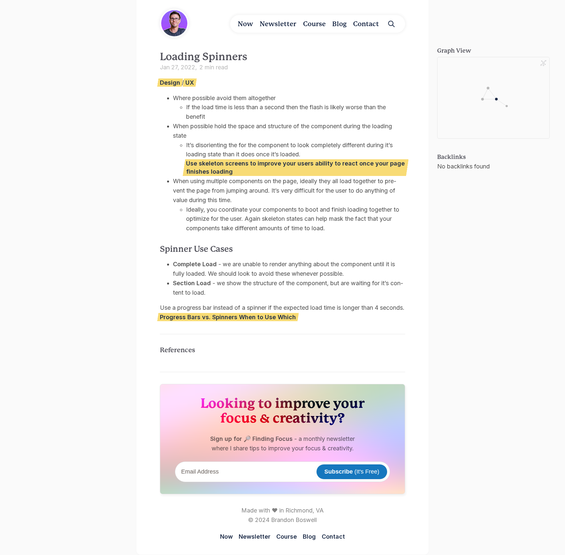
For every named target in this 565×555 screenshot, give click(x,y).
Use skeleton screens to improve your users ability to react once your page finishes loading (295, 167)
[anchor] (239, 248)
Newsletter (278, 24)
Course (314, 24)
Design (170, 82)
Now (245, 24)
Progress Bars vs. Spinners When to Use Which (228, 317)
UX (189, 82)
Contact (366, 24)
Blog (339, 24)
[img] (391, 24)
